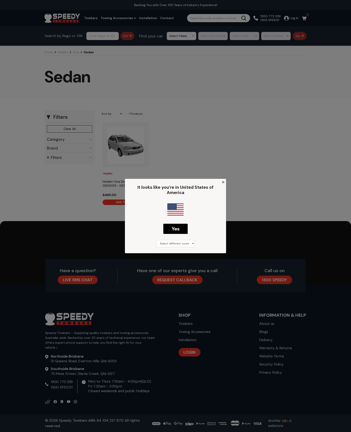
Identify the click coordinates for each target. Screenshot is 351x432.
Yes (176, 229)
